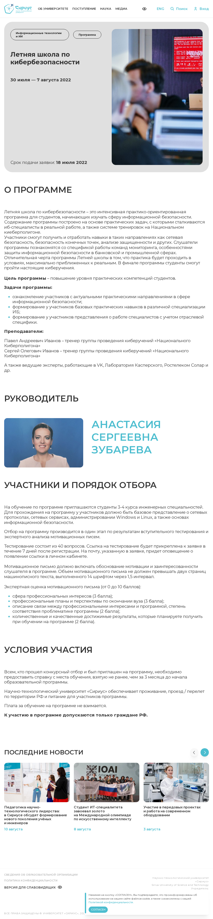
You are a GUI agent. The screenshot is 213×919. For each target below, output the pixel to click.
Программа (87, 34)
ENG (160, 9)
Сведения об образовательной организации (41, 874)
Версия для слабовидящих (30, 887)
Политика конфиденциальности (31, 880)
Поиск (182, 9)
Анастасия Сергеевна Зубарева (126, 437)
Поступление (84, 9)
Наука (105, 9)
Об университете (53, 9)
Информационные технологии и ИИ (39, 34)
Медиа (121, 9)
